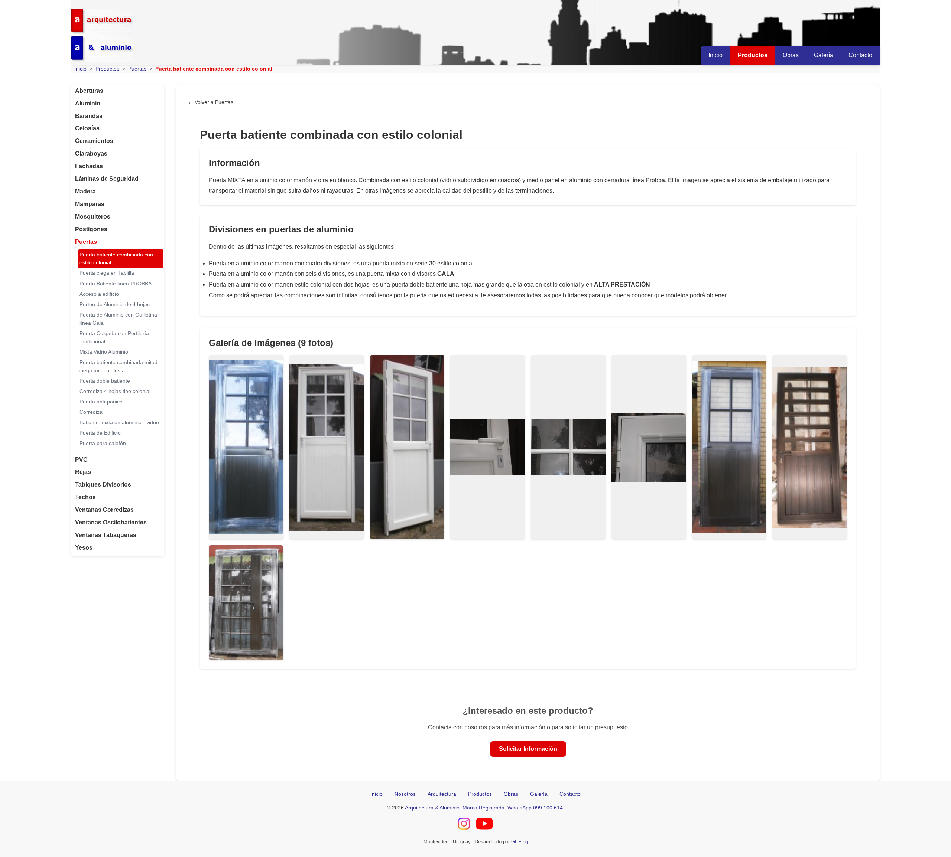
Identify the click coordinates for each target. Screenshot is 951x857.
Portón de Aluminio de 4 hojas (114, 304)
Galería (823, 55)
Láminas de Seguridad (107, 179)
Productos (752, 55)
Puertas (137, 69)
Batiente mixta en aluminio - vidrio (119, 422)
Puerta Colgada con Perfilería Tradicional (114, 337)
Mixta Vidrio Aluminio (103, 352)
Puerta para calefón (102, 443)
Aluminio (87, 103)
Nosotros (405, 794)
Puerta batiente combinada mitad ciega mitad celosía (118, 366)
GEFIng (519, 841)
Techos (85, 497)
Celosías (87, 128)
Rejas (83, 472)
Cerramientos (94, 141)
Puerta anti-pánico (101, 402)
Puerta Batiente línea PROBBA (115, 284)
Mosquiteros (92, 216)
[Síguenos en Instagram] (464, 825)
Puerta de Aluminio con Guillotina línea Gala (118, 319)
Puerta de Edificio (100, 433)
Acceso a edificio (99, 294)
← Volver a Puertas (210, 102)
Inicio (715, 55)
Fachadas (89, 166)
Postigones (91, 229)
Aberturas (89, 91)
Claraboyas (91, 153)
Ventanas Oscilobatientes (111, 522)
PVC (81, 460)
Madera (85, 191)
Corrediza (91, 412)
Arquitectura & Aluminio (432, 808)
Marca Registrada (483, 808)
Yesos (83, 547)
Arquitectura (442, 794)
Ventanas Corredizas (104, 510)
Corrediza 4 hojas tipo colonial (114, 391)
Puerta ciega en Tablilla (106, 273)
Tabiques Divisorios (103, 484)
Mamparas (89, 204)
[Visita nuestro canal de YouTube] (484, 825)
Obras (791, 55)
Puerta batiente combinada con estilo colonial (116, 259)
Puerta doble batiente (104, 381)
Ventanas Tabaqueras (105, 535)
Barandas (89, 116)
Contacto (860, 55)
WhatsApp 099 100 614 (535, 808)
